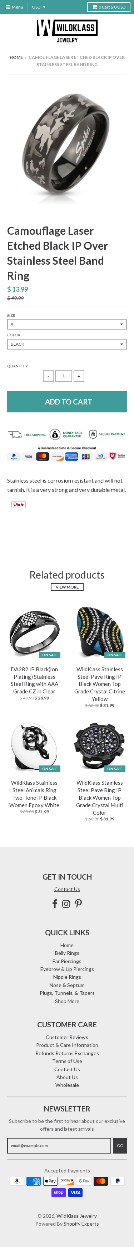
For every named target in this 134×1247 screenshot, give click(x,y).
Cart (112, 7)
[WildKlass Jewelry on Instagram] (66, 903)
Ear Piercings (67, 961)
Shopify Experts (81, 1224)
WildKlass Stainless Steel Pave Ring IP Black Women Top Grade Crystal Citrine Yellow (99, 684)
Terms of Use (67, 1061)
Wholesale (67, 1085)
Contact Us (67, 889)
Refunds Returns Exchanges (67, 1053)
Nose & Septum (67, 985)
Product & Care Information (67, 1045)
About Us (67, 1077)
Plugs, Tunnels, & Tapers (67, 993)
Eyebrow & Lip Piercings (67, 969)
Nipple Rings (67, 977)
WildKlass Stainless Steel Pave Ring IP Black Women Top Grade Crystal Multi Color (99, 797)
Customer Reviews (67, 1037)
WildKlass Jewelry (76, 1216)
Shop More (67, 1001)
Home (16, 57)
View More (67, 587)
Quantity (17, 366)
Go (120, 1145)
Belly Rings (67, 953)
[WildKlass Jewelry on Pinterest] (78, 903)
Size (11, 315)
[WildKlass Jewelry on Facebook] (55, 903)
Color (13, 335)
